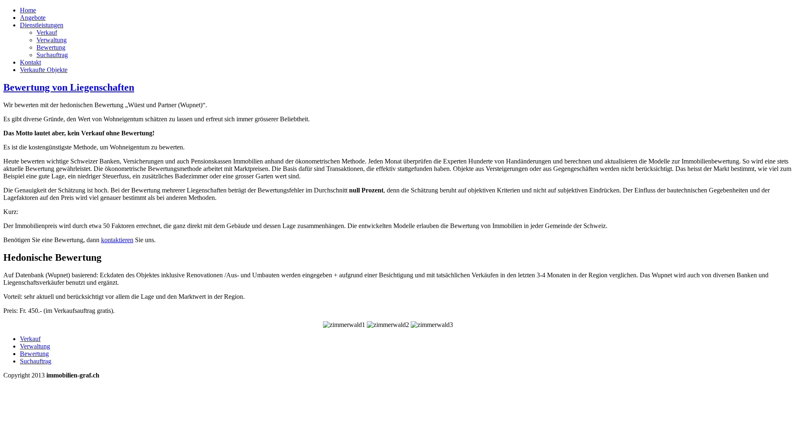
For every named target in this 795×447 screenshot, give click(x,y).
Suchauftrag (52, 54)
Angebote (33, 17)
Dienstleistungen (41, 25)
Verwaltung (51, 39)
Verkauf (46, 32)
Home (28, 10)
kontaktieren (117, 239)
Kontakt (30, 62)
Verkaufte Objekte (43, 69)
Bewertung (50, 47)
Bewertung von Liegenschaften (68, 87)
